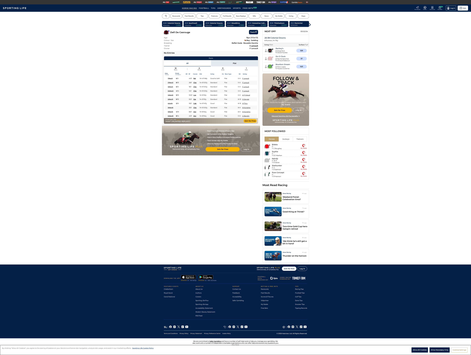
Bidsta (275, 144)
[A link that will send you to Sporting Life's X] (179, 327)
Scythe (275, 151)
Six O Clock (281, 56)
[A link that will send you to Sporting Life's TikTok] (183, 327)
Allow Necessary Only (439, 350)
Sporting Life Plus (202, 300)
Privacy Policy (184, 333)
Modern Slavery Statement (205, 312)
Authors (199, 293)
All (187, 63)
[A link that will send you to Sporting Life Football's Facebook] (289, 327)
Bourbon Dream (283, 64)
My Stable (264, 304)
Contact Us (236, 289)
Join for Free (250, 121)
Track (252, 32)
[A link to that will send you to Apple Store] (188, 278)
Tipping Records (301, 308)
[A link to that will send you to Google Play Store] (207, 278)
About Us (199, 289)
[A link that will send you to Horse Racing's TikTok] (242, 327)
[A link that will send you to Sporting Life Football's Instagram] (293, 327)
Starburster (277, 165)
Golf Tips (298, 297)
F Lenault (254, 46)
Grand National (169, 297)
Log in (302, 269)
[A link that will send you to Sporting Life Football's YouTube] (305, 327)
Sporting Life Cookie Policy (143, 348)
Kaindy (275, 158)
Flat (234, 63)
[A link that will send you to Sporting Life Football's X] (297, 327)
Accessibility (237, 297)
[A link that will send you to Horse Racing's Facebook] (230, 327)
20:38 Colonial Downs (275, 38)
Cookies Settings (459, 350)
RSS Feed (199, 316)
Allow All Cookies (420, 350)
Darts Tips (298, 300)
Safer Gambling (238, 300)
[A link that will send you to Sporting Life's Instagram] (175, 327)
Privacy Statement (196, 333)
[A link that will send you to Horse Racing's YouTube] (246, 327)
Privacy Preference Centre (212, 333)
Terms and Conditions (171, 333)
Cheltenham (168, 289)
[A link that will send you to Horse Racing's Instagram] (234, 327)
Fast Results (265, 293)
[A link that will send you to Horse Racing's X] (238, 327)
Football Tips (300, 293)
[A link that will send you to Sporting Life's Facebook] (171, 327)
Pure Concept (278, 172)
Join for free (289, 269)
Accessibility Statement (204, 308)
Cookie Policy (226, 333)
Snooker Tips (300, 304)
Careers (198, 297)
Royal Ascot (168, 293)
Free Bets (264, 308)
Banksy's (279, 48)
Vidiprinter (265, 300)
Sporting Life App (202, 304)
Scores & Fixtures (267, 297)
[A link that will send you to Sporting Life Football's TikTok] (301, 327)
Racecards (265, 289)
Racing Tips (299, 289)
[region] (235, 350)
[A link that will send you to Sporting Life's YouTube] (187, 327)
